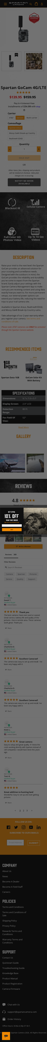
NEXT (12, 529)
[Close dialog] (45, 509)
